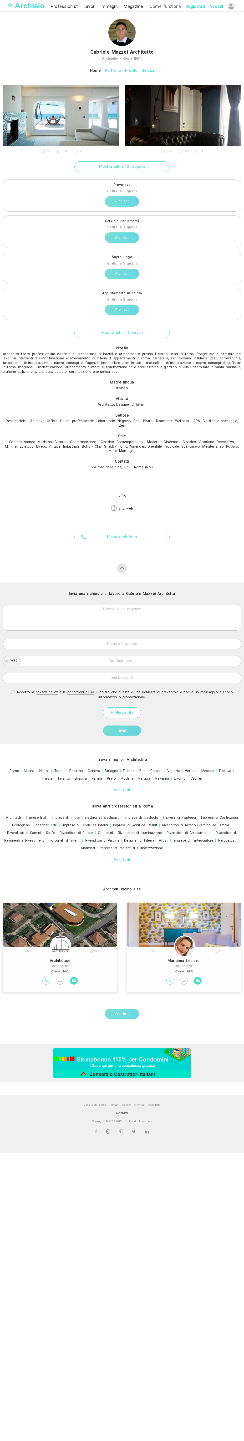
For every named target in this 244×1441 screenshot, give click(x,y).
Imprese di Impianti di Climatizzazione (131, 848)
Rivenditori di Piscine (102, 840)
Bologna (111, 771)
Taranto (63, 779)
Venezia (173, 771)
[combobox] (11, 661)
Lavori (90, 6)
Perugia (144, 779)
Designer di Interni (139, 840)
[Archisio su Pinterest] (122, 1131)
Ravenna (162, 779)
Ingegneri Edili (46, 825)
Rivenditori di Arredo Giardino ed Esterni (195, 825)
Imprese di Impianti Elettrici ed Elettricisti (85, 818)
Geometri (105, 833)
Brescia (81, 779)
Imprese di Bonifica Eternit (135, 825)
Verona (190, 771)
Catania (156, 771)
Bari (142, 771)
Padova (225, 771)
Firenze (129, 771)
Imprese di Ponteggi (179, 818)
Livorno (180, 779)
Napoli (44, 771)
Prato (111, 779)
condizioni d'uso (80, 692)
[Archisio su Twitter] (134, 1131)
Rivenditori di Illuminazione (140, 833)
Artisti (163, 840)
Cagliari (196, 779)
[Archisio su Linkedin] (147, 1131)
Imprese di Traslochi (141, 818)
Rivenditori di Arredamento (189, 833)
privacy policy (47, 692)
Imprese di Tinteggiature (193, 840)
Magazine (133, 6)
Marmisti (88, 848)
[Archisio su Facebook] (96, 1131)
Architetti (13, 818)
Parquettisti (227, 840)
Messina (207, 771)
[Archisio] (26, 2)
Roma (14, 771)
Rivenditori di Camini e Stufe (31, 833)
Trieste (47, 779)
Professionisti (66, 6)
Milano (29, 771)
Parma (97, 779)
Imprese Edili (36, 818)
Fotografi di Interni (65, 840)
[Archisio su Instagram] (109, 1131)
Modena (127, 779)
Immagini (110, 6)
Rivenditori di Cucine (76, 833)
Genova (94, 771)
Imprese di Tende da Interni (85, 825)
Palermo (76, 771)
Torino (59, 771)
